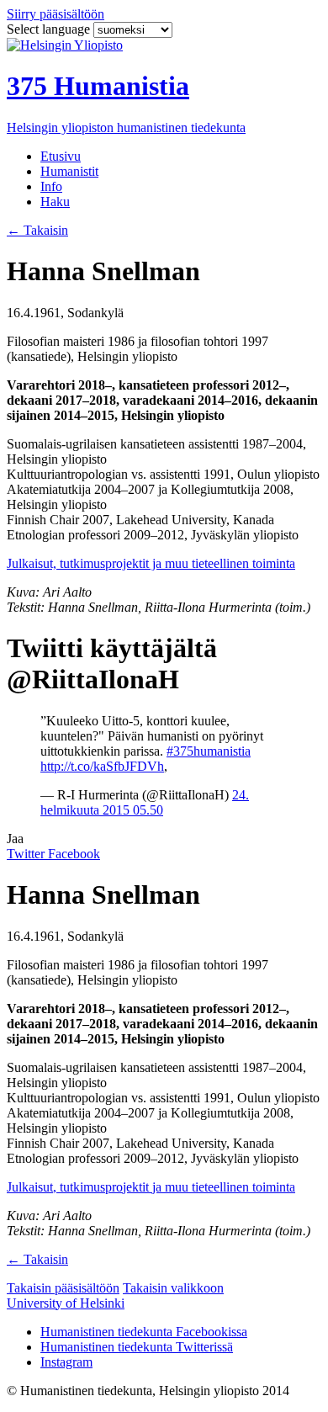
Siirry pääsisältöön (55, 14)
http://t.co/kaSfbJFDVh (102, 766)
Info (51, 186)
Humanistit (69, 171)
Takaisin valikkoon (173, 1288)
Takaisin (37, 230)
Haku (55, 201)
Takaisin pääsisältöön (63, 1288)
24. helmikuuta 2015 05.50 (144, 802)
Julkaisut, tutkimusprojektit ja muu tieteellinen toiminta (151, 563)
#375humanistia (209, 751)
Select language (50, 29)
